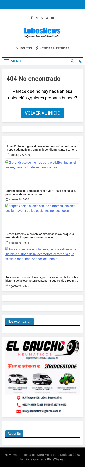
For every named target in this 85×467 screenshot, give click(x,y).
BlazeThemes (56, 459)
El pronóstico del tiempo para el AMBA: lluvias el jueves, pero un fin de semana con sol (40, 192)
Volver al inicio (42, 113)
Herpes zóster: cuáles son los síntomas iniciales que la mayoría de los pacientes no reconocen (39, 236)
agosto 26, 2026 (21, 154)
